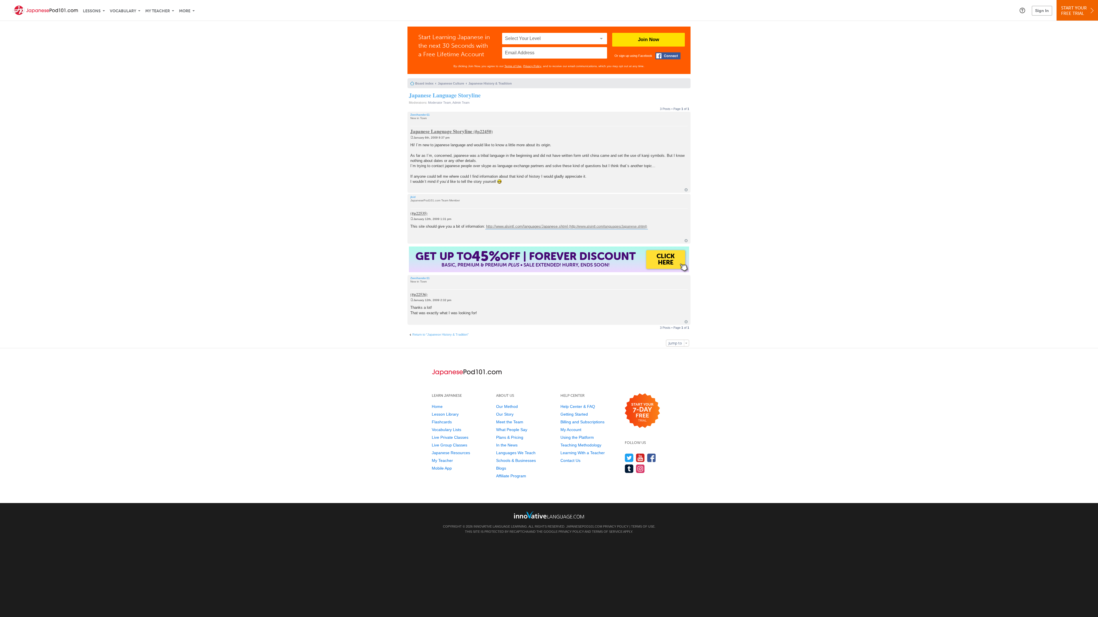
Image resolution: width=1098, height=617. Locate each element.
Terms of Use (513, 66)
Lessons (92, 11)
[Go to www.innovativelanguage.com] (549, 515)
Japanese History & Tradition (490, 83)
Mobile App (442, 468)
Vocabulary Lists (446, 429)
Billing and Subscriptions (582, 422)
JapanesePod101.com (584, 526)
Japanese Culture (451, 83)
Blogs (501, 468)
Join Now (648, 39)
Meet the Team (509, 422)
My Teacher (157, 11)
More (184, 11)
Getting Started (574, 414)
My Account (570, 429)
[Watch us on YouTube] (640, 457)
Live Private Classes (450, 437)
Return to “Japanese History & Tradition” (440, 334)
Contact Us (570, 460)
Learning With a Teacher (582, 452)
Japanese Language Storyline (445, 95)
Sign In (1042, 10)
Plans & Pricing (509, 437)
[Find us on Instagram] (640, 468)
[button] (1022, 10)
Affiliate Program (511, 476)
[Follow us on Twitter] (629, 457)
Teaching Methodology (580, 445)
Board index (424, 83)
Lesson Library (445, 414)
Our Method (507, 406)
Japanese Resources (451, 452)
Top (686, 189)
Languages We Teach (516, 452)
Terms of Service (607, 531)
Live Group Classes (449, 445)
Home (437, 406)
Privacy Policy (532, 66)
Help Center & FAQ (577, 406)
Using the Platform (577, 437)
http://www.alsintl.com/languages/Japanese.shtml (527, 226)
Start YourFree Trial (1074, 10)
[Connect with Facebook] (668, 56)
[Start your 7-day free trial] (642, 410)
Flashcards (442, 422)
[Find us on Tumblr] (629, 468)
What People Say (511, 429)
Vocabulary (123, 11)
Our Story (505, 414)
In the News (507, 445)
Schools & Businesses (516, 460)
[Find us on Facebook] (651, 457)
